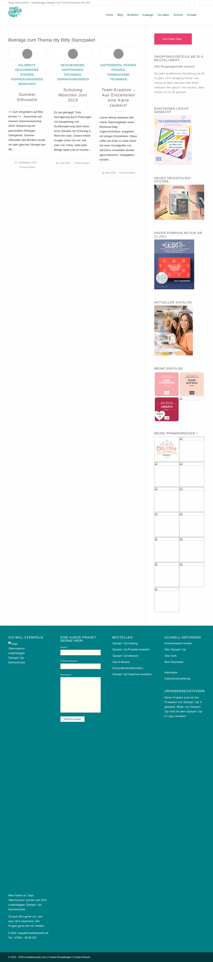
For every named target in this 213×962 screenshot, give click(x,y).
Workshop (27, 84)
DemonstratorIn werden (178, 643)
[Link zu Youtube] (197, 2)
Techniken (72, 74)
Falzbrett (26, 65)
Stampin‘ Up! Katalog (124, 643)
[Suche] (201, 15)
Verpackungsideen (27, 79)
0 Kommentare (27, 167)
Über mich (170, 655)
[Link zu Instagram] (187, 2)
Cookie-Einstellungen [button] (59, 957)
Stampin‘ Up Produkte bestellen (131, 649)
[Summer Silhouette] (27, 53)
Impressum (170, 672)
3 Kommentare (127, 172)
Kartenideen (72, 69)
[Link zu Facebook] (182, 2)
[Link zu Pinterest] (192, 2)
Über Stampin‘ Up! (175, 649)
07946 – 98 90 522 (25, 937)
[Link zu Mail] (202, 2)
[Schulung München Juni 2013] (73, 53)
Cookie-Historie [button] (81, 957)
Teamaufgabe (118, 74)
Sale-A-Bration (121, 662)
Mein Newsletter (174, 662)
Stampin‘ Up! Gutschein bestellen (132, 674)
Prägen (129, 65)
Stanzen (27, 74)
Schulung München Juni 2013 (73, 95)
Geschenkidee (27, 69)
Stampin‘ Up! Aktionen (125, 655)
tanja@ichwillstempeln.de (33, 933)
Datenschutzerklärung (177, 678)
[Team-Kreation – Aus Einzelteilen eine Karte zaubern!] (118, 53)
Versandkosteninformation (127, 668)
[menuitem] (109, 15)
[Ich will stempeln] (15, 15)
